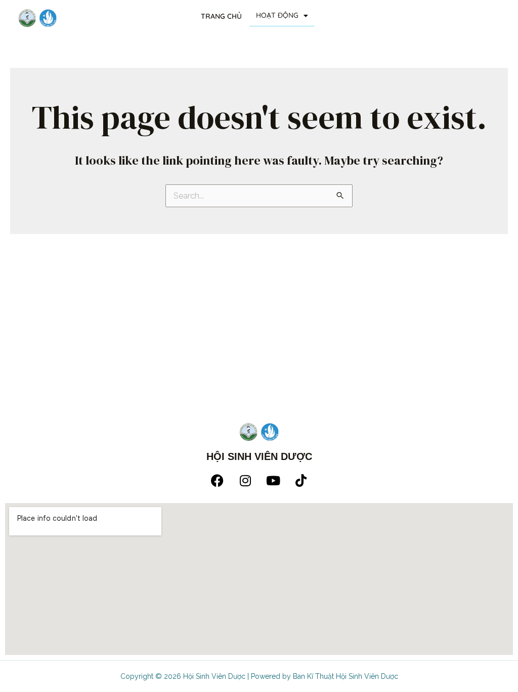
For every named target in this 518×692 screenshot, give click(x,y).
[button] (282, 15)
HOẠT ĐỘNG (277, 15)
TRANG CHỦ (221, 16)
